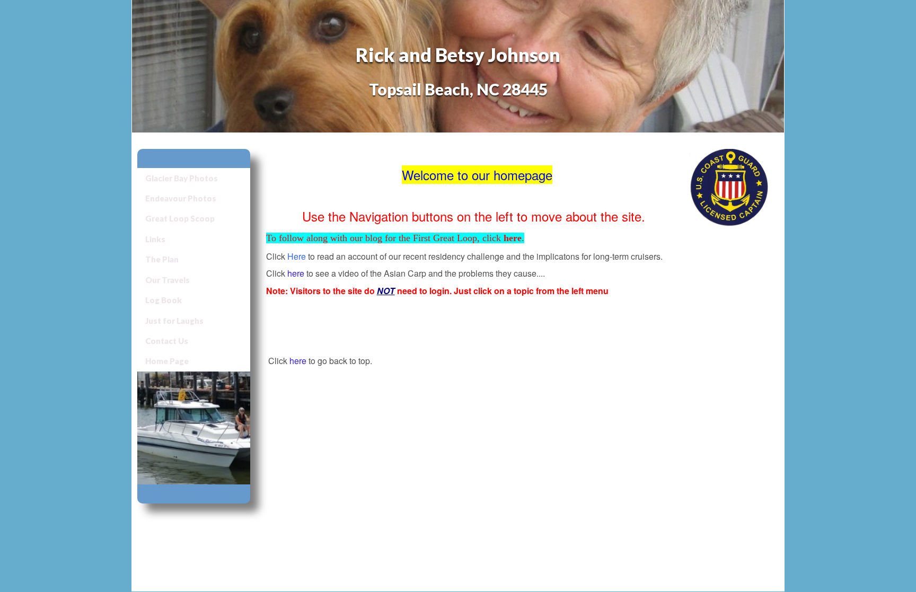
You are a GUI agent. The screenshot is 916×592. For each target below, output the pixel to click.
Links (155, 239)
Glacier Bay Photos (181, 178)
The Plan (162, 259)
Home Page (167, 361)
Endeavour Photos (180, 198)
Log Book (163, 300)
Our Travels (167, 280)
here (295, 273)
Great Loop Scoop (180, 218)
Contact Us (166, 341)
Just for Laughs (174, 320)
